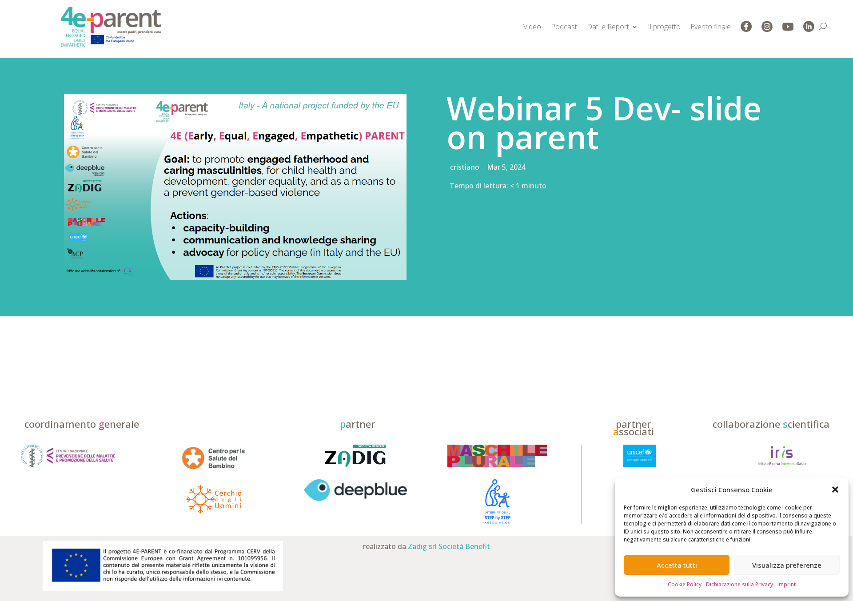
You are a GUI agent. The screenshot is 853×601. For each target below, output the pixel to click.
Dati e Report (608, 27)
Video (532, 27)
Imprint (786, 584)
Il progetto (664, 27)
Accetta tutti (677, 565)
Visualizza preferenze (786, 565)
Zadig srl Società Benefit (449, 546)
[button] (835, 489)
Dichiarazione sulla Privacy (739, 584)
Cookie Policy (685, 584)
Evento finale (710, 27)
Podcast (564, 27)
